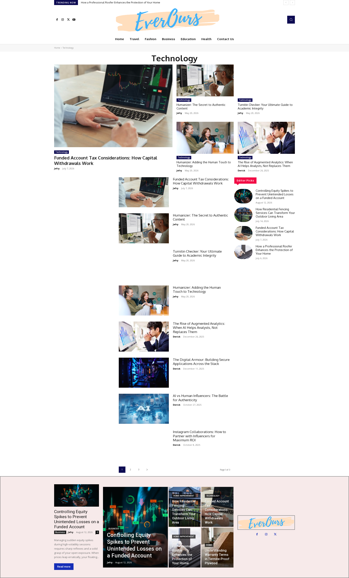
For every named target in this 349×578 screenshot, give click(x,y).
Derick (241, 170)
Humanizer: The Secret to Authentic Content (201, 106)
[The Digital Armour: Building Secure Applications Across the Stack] (144, 373)
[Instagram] (62, 20)
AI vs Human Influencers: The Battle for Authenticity (200, 398)
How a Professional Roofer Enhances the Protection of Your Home (120, 2)
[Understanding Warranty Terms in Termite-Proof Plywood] (217, 548)
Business (60, 532)
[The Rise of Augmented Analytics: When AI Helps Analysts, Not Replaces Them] (266, 138)
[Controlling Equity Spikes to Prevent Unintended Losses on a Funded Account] (243, 196)
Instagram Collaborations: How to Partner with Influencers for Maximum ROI (199, 436)
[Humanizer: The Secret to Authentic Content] (205, 80)
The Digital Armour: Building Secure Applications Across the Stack (201, 361)
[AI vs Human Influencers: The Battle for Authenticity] (144, 409)
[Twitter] (68, 20)
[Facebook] (57, 20)
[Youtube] (74, 20)
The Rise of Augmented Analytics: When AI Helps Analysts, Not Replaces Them (265, 164)
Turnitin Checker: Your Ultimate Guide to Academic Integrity (265, 106)
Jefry (57, 168)
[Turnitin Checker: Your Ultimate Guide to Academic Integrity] (266, 80)
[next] (292, 2)
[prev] (285, 2)
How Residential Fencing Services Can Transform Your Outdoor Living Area (275, 212)
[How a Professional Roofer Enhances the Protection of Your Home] (243, 252)
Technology (61, 152)
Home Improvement (183, 496)
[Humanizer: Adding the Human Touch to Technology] (205, 138)
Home (57, 47)
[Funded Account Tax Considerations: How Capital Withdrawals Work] (113, 106)
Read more (63, 566)
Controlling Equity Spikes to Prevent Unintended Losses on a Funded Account (274, 194)
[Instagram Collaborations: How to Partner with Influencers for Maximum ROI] (144, 445)
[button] (291, 19)
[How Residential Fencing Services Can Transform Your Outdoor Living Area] (243, 214)
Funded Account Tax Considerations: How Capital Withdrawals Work (105, 160)
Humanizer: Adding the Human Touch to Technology (204, 164)
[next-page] (147, 470)
